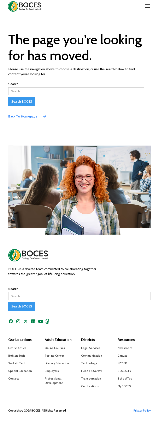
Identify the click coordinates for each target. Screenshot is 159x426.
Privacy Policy (142, 410)
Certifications (90, 386)
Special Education (20, 371)
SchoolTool (125, 378)
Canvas (122, 355)
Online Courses (55, 348)
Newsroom (125, 348)
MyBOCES (124, 386)
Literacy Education (57, 363)
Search (13, 84)
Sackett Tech (16, 363)
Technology (89, 363)
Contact (13, 378)
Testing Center (54, 355)
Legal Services (90, 348)
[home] (21, 6)
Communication (91, 355)
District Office (17, 348)
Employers (52, 371)
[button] (147, 6)
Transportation (91, 378)
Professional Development (54, 381)
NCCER (122, 363)
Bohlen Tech (16, 355)
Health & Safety (91, 371)
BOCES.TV (124, 371)
